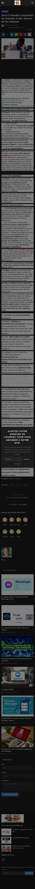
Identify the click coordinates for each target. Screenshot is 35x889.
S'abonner (27, 459)
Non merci (17, 463)
